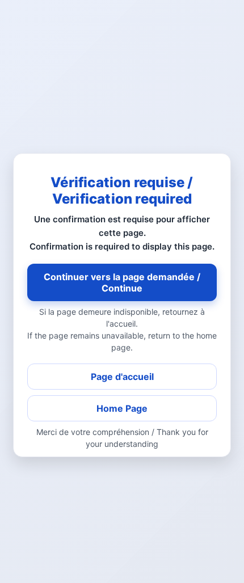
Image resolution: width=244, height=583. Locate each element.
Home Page (122, 408)
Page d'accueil (122, 376)
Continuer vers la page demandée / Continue (122, 282)
